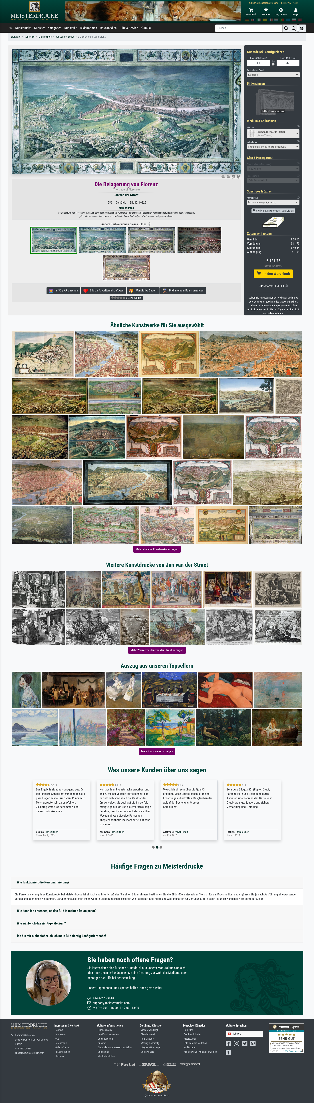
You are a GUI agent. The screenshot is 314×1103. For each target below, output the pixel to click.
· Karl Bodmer (189, 1047)
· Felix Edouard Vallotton (195, 1043)
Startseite (16, 36)
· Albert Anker (189, 1038)
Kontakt (146, 28)
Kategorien (54, 28)
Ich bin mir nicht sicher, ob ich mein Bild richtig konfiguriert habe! (61, 936)
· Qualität (101, 1043)
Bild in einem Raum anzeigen (185, 290)
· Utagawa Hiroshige (150, 1047)
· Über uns (59, 1056)
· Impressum (60, 1034)
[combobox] (273, 74)
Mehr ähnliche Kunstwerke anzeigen (157, 549)
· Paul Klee (188, 1030)
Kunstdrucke (23, 28)
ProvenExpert (54, 832)
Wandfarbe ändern (145, 290)
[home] (11, 28)
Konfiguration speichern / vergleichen (274, 210)
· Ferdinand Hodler (192, 1034)
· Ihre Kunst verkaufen (108, 1034)
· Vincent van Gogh (149, 1030)
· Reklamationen (62, 1051)
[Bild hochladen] (302, 28)
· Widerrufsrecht (62, 1047)
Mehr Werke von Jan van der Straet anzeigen (157, 650)
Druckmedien (108, 28)
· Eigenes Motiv (104, 1030)
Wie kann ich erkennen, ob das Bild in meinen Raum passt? (57, 911)
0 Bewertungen (133, 297)
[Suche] (286, 28)
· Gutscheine (103, 1051)
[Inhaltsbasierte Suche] (294, 28)
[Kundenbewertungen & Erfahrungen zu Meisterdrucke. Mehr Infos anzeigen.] (286, 1038)
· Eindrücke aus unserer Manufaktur (114, 1047)
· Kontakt (58, 1030)
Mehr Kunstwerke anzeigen (157, 751)
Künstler (39, 28)
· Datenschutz (60, 1043)
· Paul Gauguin (147, 1038)
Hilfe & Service (129, 28)
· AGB (56, 1038)
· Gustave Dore (147, 1051)
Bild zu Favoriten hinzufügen (106, 290)
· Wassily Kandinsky (149, 1043)
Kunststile (70, 28)
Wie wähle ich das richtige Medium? (41, 923)
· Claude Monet (147, 1034)
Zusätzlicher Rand (255, 70)
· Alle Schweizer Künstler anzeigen (200, 1051)
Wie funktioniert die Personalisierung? (43, 882)
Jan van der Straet (65, 36)
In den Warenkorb (275, 273)
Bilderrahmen (88, 28)
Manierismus (45, 36)
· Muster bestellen (106, 1056)
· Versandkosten (105, 1038)
